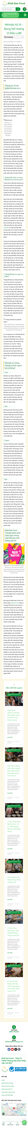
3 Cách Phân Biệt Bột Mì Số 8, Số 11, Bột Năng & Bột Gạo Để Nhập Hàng (14, 826)
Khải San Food (15, 603)
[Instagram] (15, 1049)
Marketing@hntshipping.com (14, 1041)
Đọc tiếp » (10, 737)
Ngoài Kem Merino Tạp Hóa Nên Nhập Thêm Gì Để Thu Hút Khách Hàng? (13, 715)
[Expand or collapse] (23, 37)
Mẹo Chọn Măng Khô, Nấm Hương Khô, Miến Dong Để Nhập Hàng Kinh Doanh (13, 771)
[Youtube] (12, 1049)
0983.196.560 (14, 1032)
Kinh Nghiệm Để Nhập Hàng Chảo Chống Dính (14, 879)
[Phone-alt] (19, 1049)
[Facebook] (9, 1049)
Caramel (6, 227)
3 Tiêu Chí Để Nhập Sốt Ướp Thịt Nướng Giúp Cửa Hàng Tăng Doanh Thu (13, 986)
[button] (25, 14)
